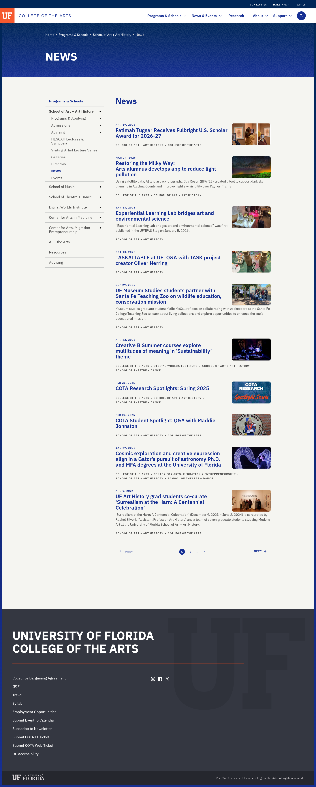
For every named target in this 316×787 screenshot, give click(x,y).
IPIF (16, 686)
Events (56, 177)
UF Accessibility (25, 753)
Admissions (60, 125)
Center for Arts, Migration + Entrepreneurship (71, 229)
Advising (58, 132)
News (56, 170)
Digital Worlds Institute (68, 207)
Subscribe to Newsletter (32, 728)
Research (236, 15)
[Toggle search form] (301, 15)
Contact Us (258, 4)
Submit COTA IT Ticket (30, 737)
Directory (58, 163)
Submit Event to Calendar (33, 720)
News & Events (204, 15)
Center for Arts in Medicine (70, 217)
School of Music (61, 186)
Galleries (58, 157)
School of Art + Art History (112, 35)
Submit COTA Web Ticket (32, 745)
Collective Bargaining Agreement (39, 678)
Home (49, 35)
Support (280, 15)
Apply (301, 4)
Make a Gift (282, 4)
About (258, 15)
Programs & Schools (164, 15)
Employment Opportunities (34, 711)
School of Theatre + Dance (70, 196)
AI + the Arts (59, 241)
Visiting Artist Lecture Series (74, 150)
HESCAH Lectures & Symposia (67, 141)
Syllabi (17, 703)
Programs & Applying (68, 118)
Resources (57, 252)
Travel (17, 694)
